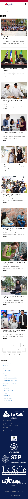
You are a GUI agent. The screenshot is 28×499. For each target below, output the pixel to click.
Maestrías (5, 385)
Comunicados (7, 370)
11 (5, 353)
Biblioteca (5, 365)
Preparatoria (6, 395)
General (5, 375)
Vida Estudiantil (7, 400)
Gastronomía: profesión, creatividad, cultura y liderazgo (12, 101)
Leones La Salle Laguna (9, 383)
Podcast (5, 393)
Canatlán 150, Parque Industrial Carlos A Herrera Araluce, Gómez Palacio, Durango (14, 425)
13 (15, 353)
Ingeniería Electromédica (10, 378)
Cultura (5, 373)
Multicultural (6, 388)
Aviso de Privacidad (14, 495)
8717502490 (8, 420)
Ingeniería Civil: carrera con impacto (12, 164)
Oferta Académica (8, 390)
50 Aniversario (7, 363)
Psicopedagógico (7, 398)
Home (2, 11)
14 (19, 353)
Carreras (5, 368)
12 (10, 353)
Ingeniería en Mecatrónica (10, 380)
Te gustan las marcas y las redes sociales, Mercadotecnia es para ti (14, 330)
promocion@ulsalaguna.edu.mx (14, 431)
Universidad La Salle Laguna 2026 (14, 491)
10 (24, 349)
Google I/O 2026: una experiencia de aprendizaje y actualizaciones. (12, 195)
